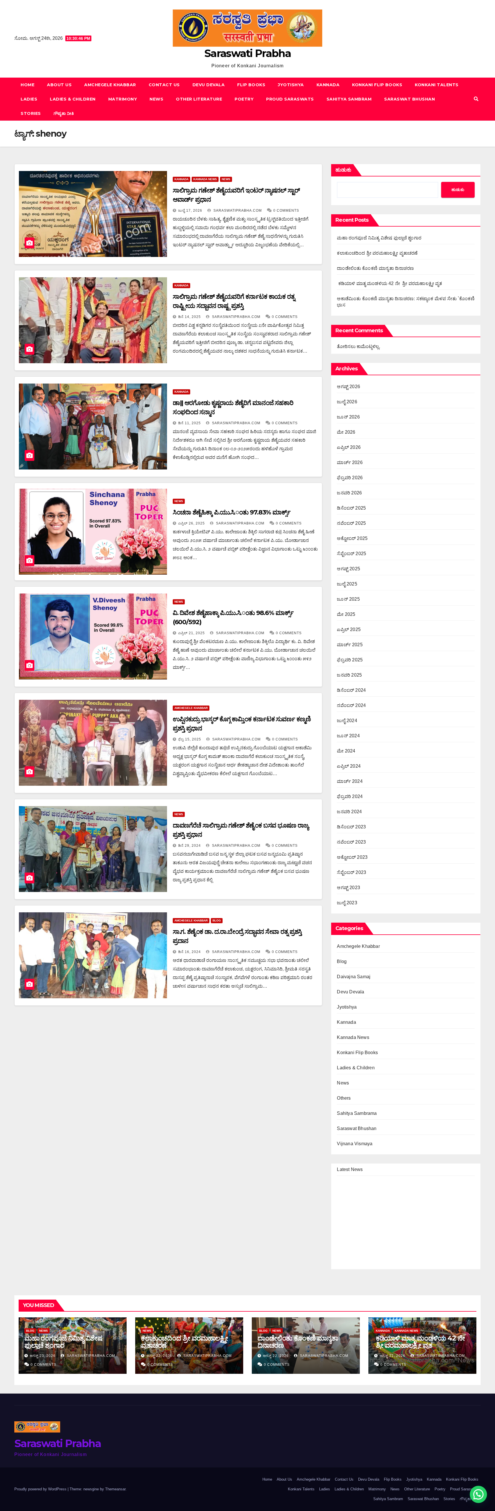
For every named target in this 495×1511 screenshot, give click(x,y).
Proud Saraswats (290, 99)
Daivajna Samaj (353, 976)
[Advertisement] (168, 1088)
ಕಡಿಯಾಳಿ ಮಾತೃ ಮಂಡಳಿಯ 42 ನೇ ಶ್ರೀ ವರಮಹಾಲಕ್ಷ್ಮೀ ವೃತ (389, 283)
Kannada (328, 84)
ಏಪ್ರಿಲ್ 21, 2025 (191, 633)
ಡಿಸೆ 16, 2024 (189, 952)
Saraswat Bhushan (409, 99)
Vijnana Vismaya (354, 1143)
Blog (217, 920)
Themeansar (115, 1489)
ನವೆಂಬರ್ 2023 (351, 842)
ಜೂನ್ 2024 (348, 735)
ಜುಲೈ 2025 (347, 583)
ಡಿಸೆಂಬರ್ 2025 (351, 508)
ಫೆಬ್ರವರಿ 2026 (350, 477)
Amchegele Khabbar (110, 84)
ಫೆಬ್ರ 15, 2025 (189, 739)
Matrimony (122, 99)
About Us (59, 84)
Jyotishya (291, 84)
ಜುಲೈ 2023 (347, 902)
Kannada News (205, 179)
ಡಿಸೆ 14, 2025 (189, 317)
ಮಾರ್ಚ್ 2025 (349, 644)
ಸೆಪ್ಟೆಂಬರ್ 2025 (351, 553)
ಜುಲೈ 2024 (347, 720)
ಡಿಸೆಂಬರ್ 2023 (351, 826)
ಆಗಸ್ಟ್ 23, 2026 (43, 1356)
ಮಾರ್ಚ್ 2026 (349, 462)
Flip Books (251, 84)
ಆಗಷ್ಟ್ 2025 (348, 568)
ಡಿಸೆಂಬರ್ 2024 (351, 690)
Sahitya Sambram (349, 99)
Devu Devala (208, 84)
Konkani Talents (437, 84)
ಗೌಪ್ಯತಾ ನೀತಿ (64, 113)
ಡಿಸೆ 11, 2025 (189, 423)
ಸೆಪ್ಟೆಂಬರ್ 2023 (351, 872)
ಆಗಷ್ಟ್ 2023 (348, 887)
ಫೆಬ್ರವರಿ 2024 (350, 796)
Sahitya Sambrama (357, 1113)
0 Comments (286, 211)
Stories (31, 113)
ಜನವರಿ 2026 (349, 492)
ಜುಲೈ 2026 (347, 401)
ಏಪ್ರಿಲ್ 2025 (349, 629)
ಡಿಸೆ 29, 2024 (189, 846)
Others (344, 1098)
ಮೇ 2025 (346, 614)
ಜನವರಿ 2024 (349, 811)
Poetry (244, 99)
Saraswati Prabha (247, 53)
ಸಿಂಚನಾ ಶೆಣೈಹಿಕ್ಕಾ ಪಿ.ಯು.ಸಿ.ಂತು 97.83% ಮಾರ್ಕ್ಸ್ (231, 512)
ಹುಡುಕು (343, 170)
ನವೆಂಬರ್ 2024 (351, 705)
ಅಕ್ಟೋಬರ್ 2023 (352, 857)
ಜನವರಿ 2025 (349, 675)
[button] (476, 99)
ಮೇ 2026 (346, 432)
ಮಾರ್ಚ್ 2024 (349, 781)
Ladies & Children (73, 99)
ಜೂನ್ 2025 (348, 599)
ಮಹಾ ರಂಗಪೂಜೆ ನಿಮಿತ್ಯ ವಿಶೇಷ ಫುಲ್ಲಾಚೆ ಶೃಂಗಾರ (379, 237)
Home (27, 84)
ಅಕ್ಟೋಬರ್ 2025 (352, 538)
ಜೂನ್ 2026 (348, 416)
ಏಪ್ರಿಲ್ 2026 (349, 447)
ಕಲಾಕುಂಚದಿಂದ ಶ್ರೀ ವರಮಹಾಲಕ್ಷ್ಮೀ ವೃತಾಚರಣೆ (377, 253)
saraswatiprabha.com (237, 211)
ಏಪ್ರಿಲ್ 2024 (349, 766)
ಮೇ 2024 (346, 750)
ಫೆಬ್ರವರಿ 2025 (350, 659)
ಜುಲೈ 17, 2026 (190, 211)
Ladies (29, 99)
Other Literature (199, 99)
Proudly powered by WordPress (41, 1489)
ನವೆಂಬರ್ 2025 (351, 523)
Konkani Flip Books (377, 84)
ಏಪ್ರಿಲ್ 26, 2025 (191, 523)
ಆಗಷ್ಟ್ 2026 (348, 386)
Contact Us (164, 84)
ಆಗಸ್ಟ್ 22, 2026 (159, 1356)
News (156, 99)
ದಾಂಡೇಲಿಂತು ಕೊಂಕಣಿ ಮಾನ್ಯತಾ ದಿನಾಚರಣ (375, 268)
